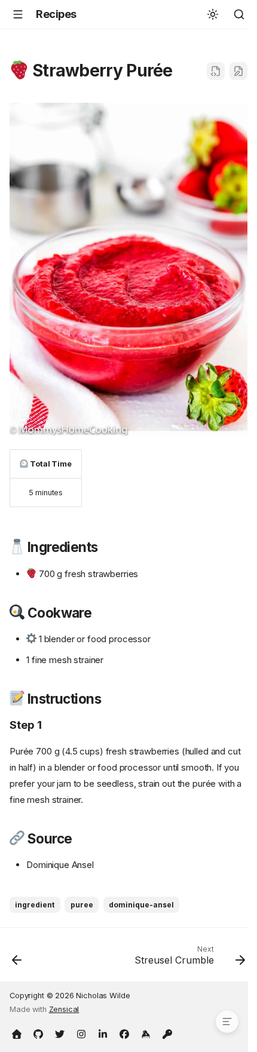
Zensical (64, 1009)
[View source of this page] (216, 71)
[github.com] (38, 1032)
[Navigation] (18, 14)
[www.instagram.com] (81, 1032)
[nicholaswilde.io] (16, 1032)
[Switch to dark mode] (213, 14)
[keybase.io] (145, 1032)
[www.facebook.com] (124, 1032)
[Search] (239, 14)
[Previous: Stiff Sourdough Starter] (17, 958)
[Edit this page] (238, 71)
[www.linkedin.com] (102, 1032)
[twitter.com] (59, 1032)
